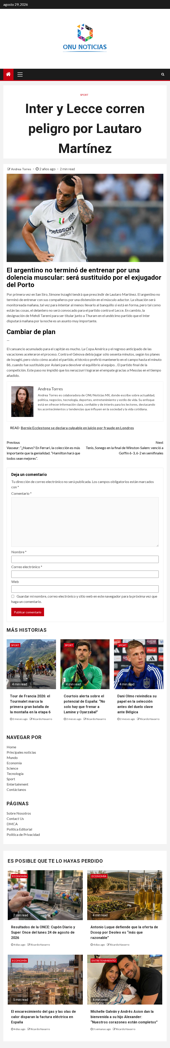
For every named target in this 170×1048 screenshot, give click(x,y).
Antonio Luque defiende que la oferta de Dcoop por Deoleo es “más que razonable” (124, 932)
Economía (14, 763)
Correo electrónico (26, 567)
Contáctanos (16, 789)
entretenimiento (104, 960)
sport (84, 94)
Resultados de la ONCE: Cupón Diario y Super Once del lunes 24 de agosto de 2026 (43, 932)
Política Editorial (19, 829)
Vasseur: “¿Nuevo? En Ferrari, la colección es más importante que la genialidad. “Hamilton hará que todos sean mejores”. (43, 450)
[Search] (163, 74)
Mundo (12, 757)
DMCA (12, 824)
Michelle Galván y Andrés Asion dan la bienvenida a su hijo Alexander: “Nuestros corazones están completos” (124, 1016)
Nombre (19, 552)
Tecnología (15, 773)
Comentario (21, 493)
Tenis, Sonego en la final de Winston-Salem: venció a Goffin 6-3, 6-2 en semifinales (124, 447)
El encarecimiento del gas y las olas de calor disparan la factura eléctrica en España (43, 1016)
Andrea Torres (21, 169)
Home (11, 747)
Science (12, 768)
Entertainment (17, 784)
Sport (11, 779)
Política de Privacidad (23, 834)
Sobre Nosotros (19, 813)
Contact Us (15, 818)
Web (15, 581)
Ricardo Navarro (42, 719)
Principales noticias (21, 752)
